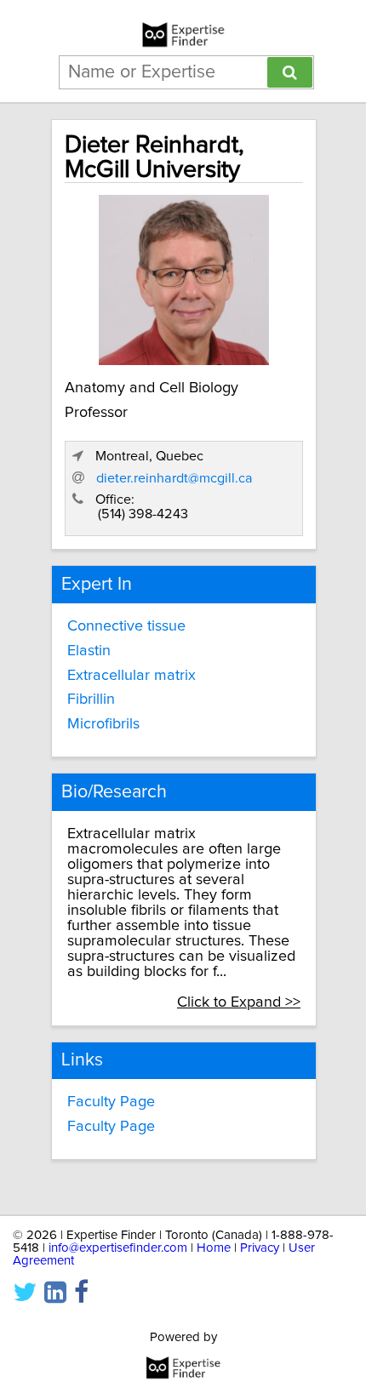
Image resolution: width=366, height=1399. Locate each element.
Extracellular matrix (131, 675)
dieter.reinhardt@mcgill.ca (174, 478)
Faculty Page (111, 1102)
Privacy (259, 1248)
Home (214, 1248)
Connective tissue (126, 626)
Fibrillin (91, 699)
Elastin (89, 651)
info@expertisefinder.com (118, 1248)
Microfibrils (103, 724)
